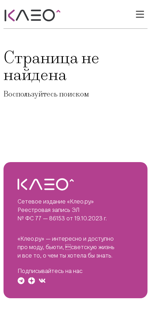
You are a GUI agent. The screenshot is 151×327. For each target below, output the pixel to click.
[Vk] (42, 280)
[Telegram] (21, 280)
